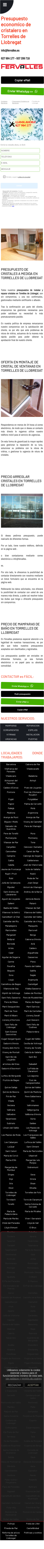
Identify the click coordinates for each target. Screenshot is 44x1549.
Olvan (32, 1183)
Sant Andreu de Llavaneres (11, 893)
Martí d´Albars (11, 1015)
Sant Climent (33, 1146)
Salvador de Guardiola (11, 827)
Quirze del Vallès (33, 1087)
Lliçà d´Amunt (11, 1227)
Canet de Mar (33, 851)
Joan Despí (33, 882)
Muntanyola (10, 837)
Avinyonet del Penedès (11, 782)
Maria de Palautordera (11, 1212)
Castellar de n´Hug (33, 921)
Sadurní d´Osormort (11, 1068)
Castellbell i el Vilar (11, 916)
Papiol (11, 803)
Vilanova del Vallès (33, 912)
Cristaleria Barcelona (4, 102)
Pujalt (11, 799)
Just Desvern (32, 1020)
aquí (13, 206)
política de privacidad (24, 177)
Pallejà (11, 808)
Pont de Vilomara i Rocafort (33, 793)
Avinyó (33, 780)
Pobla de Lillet (33, 1523)
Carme (11, 961)
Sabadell (33, 1064)
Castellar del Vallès (33, 916)
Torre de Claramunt (33, 1199)
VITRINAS (11, 734)
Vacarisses (11, 1118)
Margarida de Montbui (11, 1168)
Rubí (11, 878)
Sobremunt (32, 1167)
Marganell (11, 934)
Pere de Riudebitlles (33, 997)
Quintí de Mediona (32, 1091)
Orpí (11, 1179)
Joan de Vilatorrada (32, 864)
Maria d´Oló (11, 1160)
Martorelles (10, 930)
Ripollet (11, 887)
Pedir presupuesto (22, 694)
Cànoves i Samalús (33, 847)
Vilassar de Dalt (32, 908)
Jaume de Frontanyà (11, 869)
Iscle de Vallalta (32, 869)
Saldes (33, 1123)
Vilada (11, 1100)
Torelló (11, 1204)
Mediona (11, 812)
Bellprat (11, 939)
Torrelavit (11, 1199)
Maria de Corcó (11, 1155)
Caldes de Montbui (33, 993)
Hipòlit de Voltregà (11, 993)
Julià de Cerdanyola (11, 882)
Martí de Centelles (33, 1011)
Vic (32, 1100)
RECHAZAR (14, 1385)
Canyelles (11, 847)
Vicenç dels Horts (11, 1047)
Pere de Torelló (11, 833)
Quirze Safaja (11, 1087)
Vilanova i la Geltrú (11, 912)
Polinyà (11, 1523)
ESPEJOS (33, 730)
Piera (32, 961)
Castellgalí (33, 984)
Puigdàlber (33, 799)
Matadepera (11, 925)
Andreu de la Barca (33, 891)
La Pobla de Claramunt (32, 1069)
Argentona (33, 812)
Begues (11, 970)
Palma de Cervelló (33, 803)
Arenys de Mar (33, 817)
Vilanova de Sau (11, 988)
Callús (11, 860)
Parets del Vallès (33, 966)
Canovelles (11, 851)
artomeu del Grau (11, 1064)
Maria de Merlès (11, 1218)
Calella (11, 864)
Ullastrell (33, 1155)
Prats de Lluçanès (33, 787)
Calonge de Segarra (32, 855)
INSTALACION (32, 734)
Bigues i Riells (11, 821)
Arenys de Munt (11, 817)
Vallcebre (11, 1114)
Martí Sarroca (32, 1006)
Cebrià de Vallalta (33, 1052)
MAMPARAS (11, 725)
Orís (11, 1183)
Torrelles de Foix (33, 1192)
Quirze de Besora (11, 1091)
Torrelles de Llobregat (11, 1193)
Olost (11, 1187)
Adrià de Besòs (33, 898)
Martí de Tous (11, 1011)
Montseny (33, 837)
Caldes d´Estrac (11, 787)
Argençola (33, 979)
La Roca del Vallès (32, 1142)
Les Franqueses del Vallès (32, 1136)
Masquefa (33, 925)
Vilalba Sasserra (33, 988)
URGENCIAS (11, 739)
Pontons (11, 792)
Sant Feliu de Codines (33, 1026)
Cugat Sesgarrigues (11, 1038)
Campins (11, 855)
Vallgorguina (33, 1109)
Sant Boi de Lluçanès (11, 1058)
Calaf (11, 952)
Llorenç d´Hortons (11, 1020)
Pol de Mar (11, 1096)
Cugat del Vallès (32, 1038)
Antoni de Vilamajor (32, 887)
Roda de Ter (33, 878)
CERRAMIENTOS (11, 730)
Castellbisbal (33, 1528)
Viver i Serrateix (33, 1218)
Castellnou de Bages (11, 984)
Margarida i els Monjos (33, 1161)
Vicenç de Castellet (33, 821)
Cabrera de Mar (33, 764)
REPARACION (32, 725)
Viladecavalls (33, 768)
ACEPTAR (33, 1385)
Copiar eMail (22, 80)
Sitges (11, 1174)
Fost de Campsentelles (33, 1081)
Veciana (11, 1105)
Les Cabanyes (11, 1142)
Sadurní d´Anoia (11, 1043)
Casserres (33, 957)
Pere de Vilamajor (32, 826)
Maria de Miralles (33, 1211)
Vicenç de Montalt (11, 1052)
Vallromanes (33, 1105)
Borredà (11, 943)
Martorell (33, 930)
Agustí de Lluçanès (11, 898)
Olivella (32, 1187)
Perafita (11, 966)
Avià (33, 943)
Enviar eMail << (22, 701)
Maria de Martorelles (33, 1151)
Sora (11, 975)
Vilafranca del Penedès (11, 770)
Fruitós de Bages (11, 1080)
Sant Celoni (11, 1151)
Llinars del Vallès (11, 1127)
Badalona (33, 775)
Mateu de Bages (33, 1002)
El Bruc (32, 1227)
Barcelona (11, 764)
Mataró (32, 903)
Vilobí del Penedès (11, 1223)
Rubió (33, 873)
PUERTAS (32, 739)
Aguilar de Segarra (11, 957)
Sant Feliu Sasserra (11, 997)
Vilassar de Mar (11, 842)
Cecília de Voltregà (33, 1043)
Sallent (11, 903)
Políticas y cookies (33, 1532)
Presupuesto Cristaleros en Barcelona (20, 102)
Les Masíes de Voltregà (33, 1129)
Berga (33, 934)
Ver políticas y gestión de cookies (24, 1378)
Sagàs (33, 975)
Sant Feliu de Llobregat (11, 1026)
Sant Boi (33, 1056)
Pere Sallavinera (33, 1096)
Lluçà (11, 979)
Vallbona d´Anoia (33, 1114)
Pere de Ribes (11, 1002)
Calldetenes (33, 860)
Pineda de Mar (11, 1528)
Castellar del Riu (11, 921)
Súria (32, 1118)
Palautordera (33, 1031)
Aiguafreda (33, 952)
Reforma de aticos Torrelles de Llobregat (11, 1535)
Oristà (33, 1179)
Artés (11, 948)
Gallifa (33, 970)
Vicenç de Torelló (33, 1047)
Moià (33, 808)
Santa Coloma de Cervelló (33, 1205)
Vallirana (11, 1109)
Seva (32, 1174)
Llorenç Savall (33, 1015)
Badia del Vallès (11, 908)
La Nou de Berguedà (11, 1075)
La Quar (11, 1146)
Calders (33, 948)
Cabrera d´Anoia (33, 939)
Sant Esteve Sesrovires (11, 1033)
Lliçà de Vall (33, 1223)
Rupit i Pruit (11, 873)
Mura (32, 833)
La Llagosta (32, 1075)
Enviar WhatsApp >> (20, 91)
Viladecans (11, 775)
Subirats (11, 1123)
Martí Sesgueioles (11, 1006)
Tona (33, 842)
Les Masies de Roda (10, 1134)
